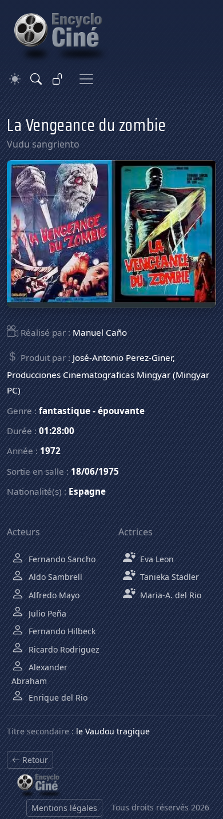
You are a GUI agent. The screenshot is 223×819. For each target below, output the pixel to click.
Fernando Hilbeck (60, 631)
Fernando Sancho (60, 559)
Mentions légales (64, 807)
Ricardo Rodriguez (62, 649)
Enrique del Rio (56, 697)
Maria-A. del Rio (169, 595)
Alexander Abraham (39, 674)
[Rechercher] (36, 78)
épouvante (121, 410)
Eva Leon (156, 559)
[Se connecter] (57, 78)
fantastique (64, 410)
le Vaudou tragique (113, 731)
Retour (34, 759)
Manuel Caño (100, 332)
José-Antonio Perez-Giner (123, 357)
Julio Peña (46, 613)
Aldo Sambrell (54, 576)
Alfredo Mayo (52, 595)
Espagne (87, 491)
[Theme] (15, 79)
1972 (50, 450)
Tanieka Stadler (168, 576)
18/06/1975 (95, 471)
